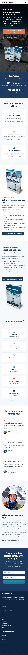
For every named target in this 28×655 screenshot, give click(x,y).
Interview (4, 618)
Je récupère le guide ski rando (12, 279)
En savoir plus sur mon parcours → (11, 540)
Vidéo (3, 627)
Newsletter (4, 643)
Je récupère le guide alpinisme (12, 233)
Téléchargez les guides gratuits (14, 31)
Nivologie (4, 621)
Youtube (4, 635)
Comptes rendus (6, 614)
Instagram (4, 639)
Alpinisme (4, 612)
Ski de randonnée (6, 625)
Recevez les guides (14, 581)
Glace (3, 616)
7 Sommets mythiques (7, 610)
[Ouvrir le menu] (25, 2)
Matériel (4, 620)
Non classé (4, 623)
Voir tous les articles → (14, 400)
